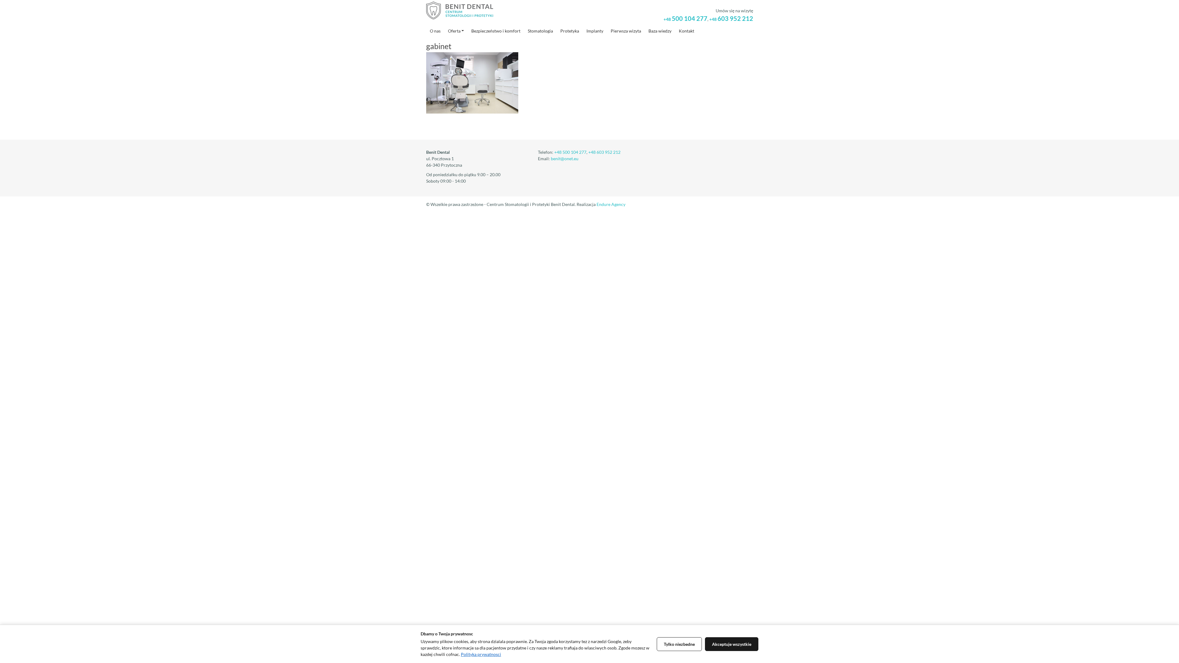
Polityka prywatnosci (481, 654)
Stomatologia (540, 30)
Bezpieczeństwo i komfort (495, 30)
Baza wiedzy (659, 30)
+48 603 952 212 (604, 152)
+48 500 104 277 (570, 152)
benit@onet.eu (564, 158)
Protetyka (569, 30)
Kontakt (686, 30)
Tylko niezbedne (679, 644)
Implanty (594, 30)
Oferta (454, 30)
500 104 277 (685, 18)
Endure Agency (611, 204)
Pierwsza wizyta (626, 30)
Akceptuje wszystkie (731, 644)
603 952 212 (731, 18)
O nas (435, 30)
